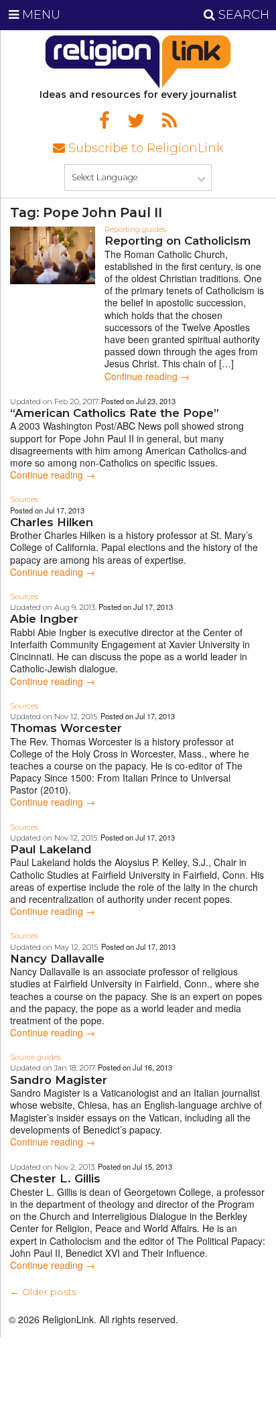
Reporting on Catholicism (178, 240)
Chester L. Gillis (55, 1178)
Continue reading (147, 376)
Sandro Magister (58, 1080)
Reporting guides (135, 229)
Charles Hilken (51, 522)
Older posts (43, 1292)
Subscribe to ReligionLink (144, 148)
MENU (39, 14)
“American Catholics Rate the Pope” (114, 413)
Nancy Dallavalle (57, 958)
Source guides (35, 1057)
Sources (24, 499)
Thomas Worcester (66, 728)
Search (242, 14)
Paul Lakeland (51, 849)
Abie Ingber (44, 618)
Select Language (104, 177)
